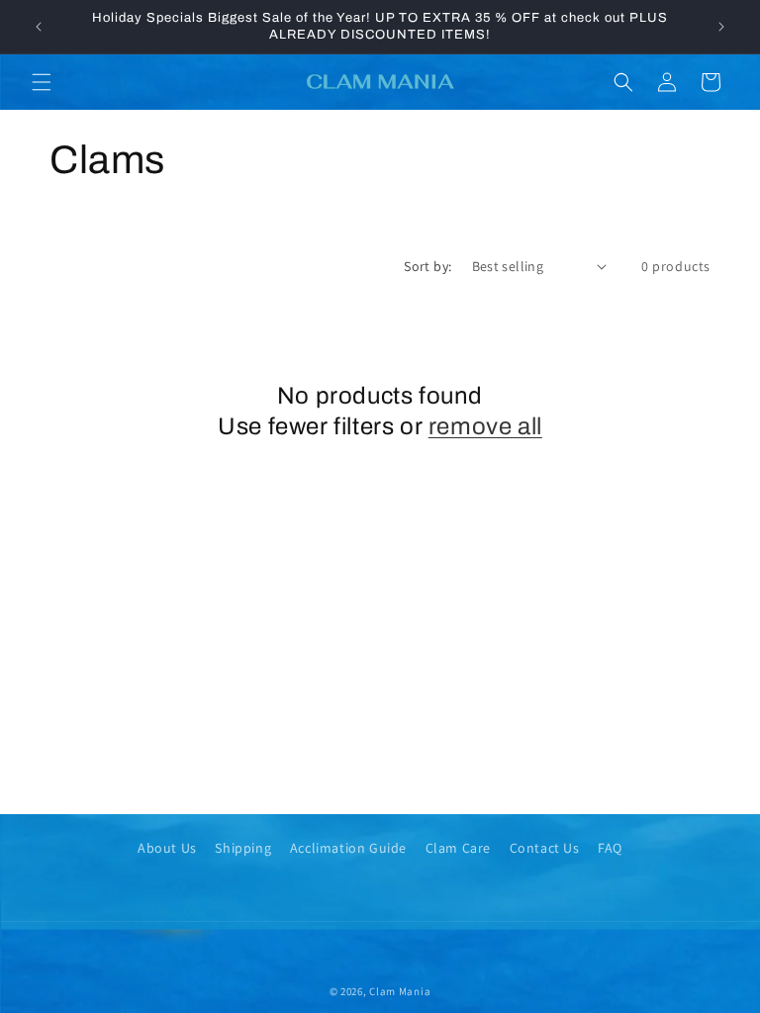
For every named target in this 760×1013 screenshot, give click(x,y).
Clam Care (458, 848)
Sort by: (427, 266)
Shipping (243, 848)
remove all (485, 426)
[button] (41, 82)
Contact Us (545, 848)
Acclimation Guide (348, 848)
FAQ (610, 848)
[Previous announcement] (38, 26)
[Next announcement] (721, 26)
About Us (167, 848)
